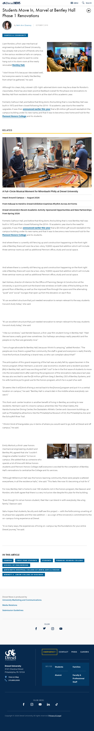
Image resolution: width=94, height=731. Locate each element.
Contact (63, 652)
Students (46, 560)
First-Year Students (27, 560)
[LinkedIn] (48, 704)
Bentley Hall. (18, 65)
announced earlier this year (36, 109)
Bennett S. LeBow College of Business (23, 575)
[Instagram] (52, 628)
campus (8, 560)
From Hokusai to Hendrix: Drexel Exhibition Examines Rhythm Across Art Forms (39, 204)
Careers (84, 652)
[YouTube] (60, 628)
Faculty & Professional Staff (78, 678)
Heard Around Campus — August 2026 (21, 197)
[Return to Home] (11, 3)
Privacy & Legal (54, 716)
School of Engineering (16, 565)
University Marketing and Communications (21, 600)
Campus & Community (15, 35)
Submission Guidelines (12, 610)
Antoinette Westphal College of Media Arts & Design (32, 570)
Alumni (58, 675)
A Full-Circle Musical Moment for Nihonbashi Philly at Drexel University (40, 191)
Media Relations (9, 605)
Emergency (50, 652)
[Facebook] (36, 628)
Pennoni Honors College (14, 116)
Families (76, 667)
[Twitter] (44, 628)
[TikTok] (56, 704)
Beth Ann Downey (23, 25)
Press (74, 652)
